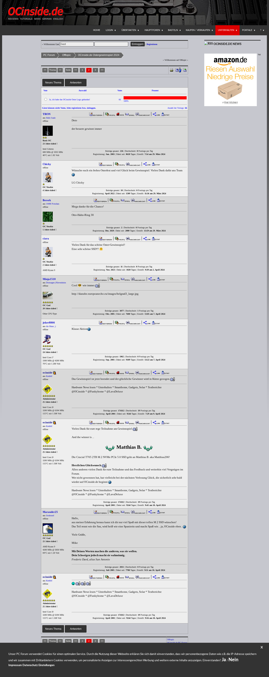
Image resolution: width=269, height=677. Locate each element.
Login (109, 30)
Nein (233, 659)
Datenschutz (30, 665)
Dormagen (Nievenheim (56, 282)
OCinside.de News (227, 44)
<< (75, 70)
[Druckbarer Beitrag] (171, 70)
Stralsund (50, 515)
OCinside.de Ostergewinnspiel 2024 (98, 55)
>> (102, 70)
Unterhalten (226, 30)
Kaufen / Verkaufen (198, 30)
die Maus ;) (51, 326)
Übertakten (128, 30)
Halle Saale (50, 118)
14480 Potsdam (52, 204)
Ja (224, 659)
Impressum (15, 665)
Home (96, 30)
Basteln (173, 30)
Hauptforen (152, 30)
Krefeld (49, 376)
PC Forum (49, 55)
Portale (247, 30)
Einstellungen (46, 665)
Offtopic (66, 55)
